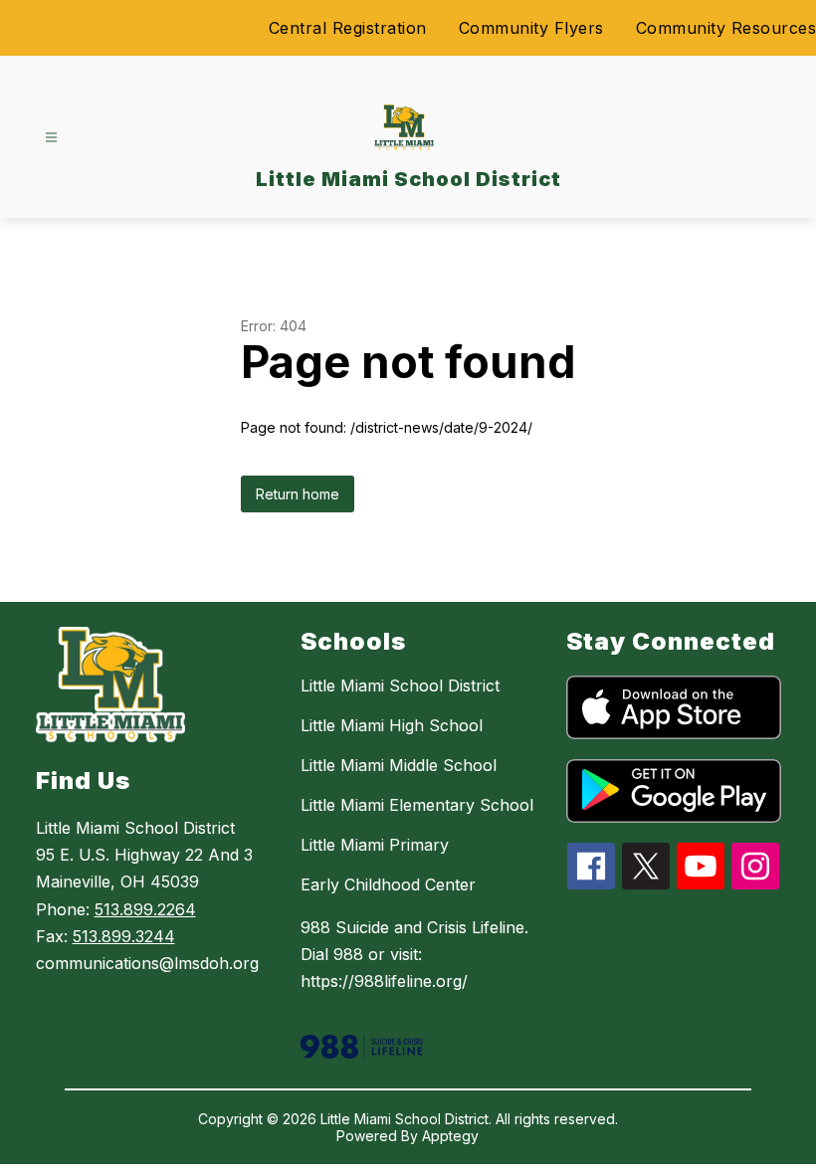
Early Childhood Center (388, 884)
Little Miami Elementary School (417, 805)
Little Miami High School (392, 725)
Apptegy (450, 1135)
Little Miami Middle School (399, 765)
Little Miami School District (400, 685)
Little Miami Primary (375, 845)
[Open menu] (51, 137)
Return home (297, 494)
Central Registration (348, 28)
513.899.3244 (124, 936)
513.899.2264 (145, 909)
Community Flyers (531, 28)
